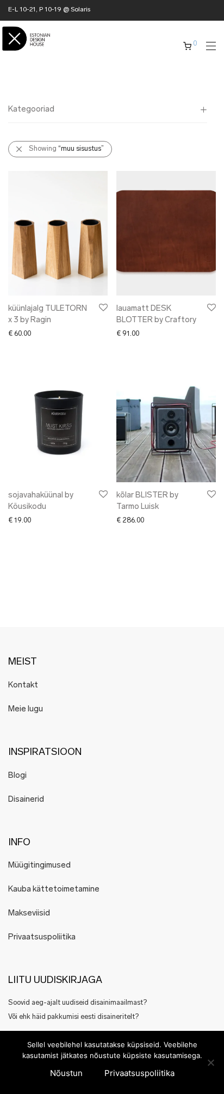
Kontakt (23, 685)
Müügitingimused (39, 866)
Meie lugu (25, 709)
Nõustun (66, 1073)
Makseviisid (29, 913)
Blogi (17, 776)
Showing (66, 148)
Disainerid (26, 800)
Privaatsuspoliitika (42, 937)
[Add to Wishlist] (102, 307)
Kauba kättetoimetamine (53, 890)
